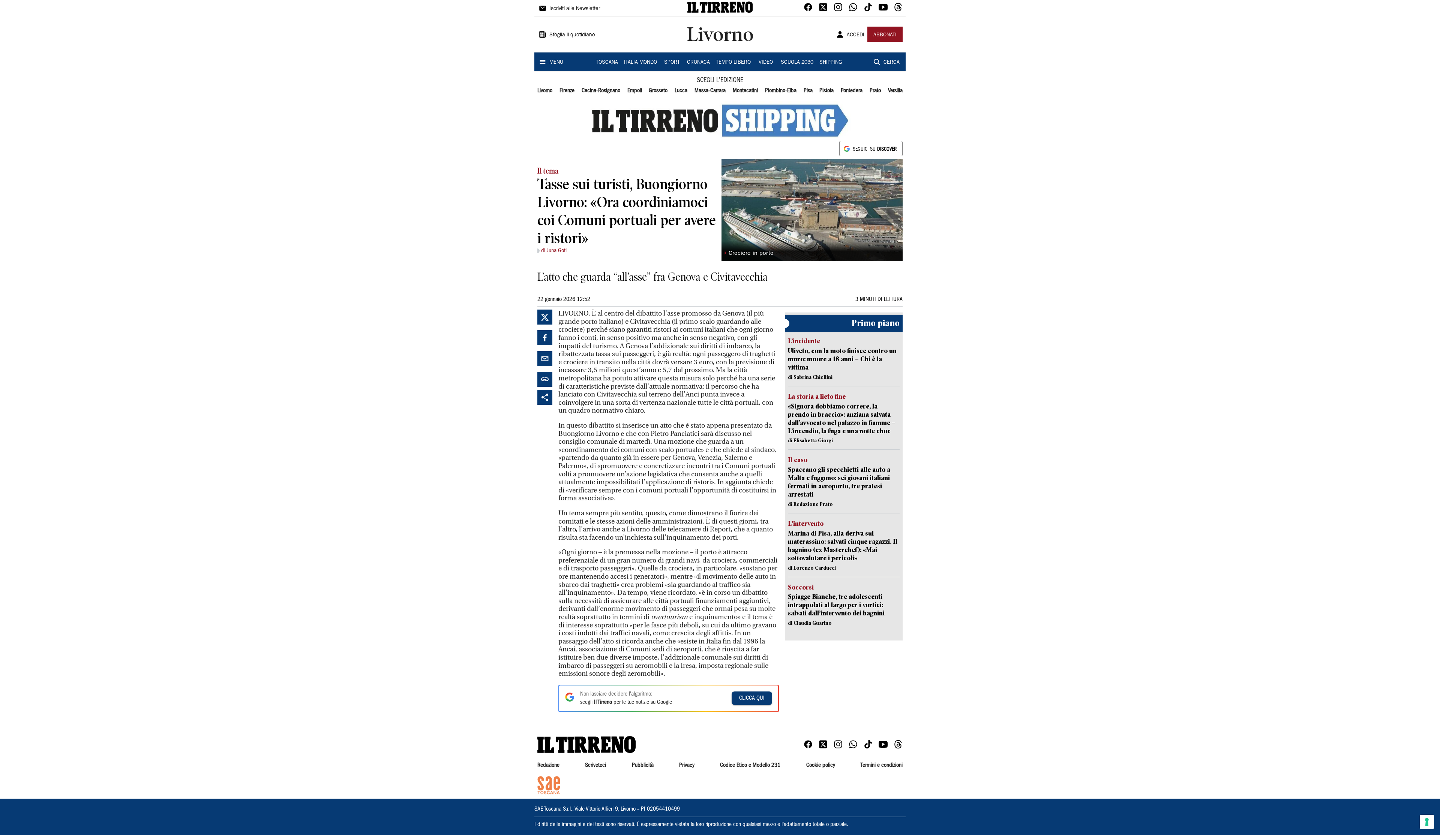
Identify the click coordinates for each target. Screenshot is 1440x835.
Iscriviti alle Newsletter (574, 9)
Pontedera (851, 90)
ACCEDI (855, 35)
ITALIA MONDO (640, 62)
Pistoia (826, 90)
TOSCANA (607, 62)
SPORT (672, 62)
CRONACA (698, 62)
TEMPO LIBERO (733, 62)
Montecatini (745, 90)
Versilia (895, 90)
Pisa (808, 90)
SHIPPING (830, 62)
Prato (875, 90)
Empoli (634, 90)
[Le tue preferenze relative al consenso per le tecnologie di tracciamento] (1427, 822)
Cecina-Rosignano (601, 90)
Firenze (567, 90)
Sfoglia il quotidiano (572, 35)
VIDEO (766, 62)
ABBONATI (885, 35)
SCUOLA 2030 (797, 62)
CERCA (892, 62)
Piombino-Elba (780, 90)
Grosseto (658, 90)
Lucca (681, 90)
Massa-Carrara (710, 90)
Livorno (544, 90)
